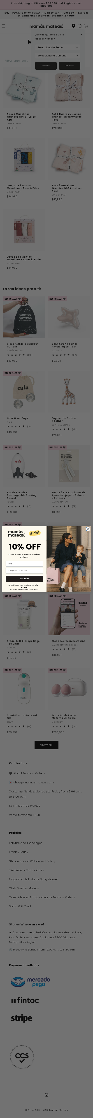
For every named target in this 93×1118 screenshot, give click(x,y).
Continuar (24, 579)
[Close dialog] (88, 529)
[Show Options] (41, 570)
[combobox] (24, 570)
